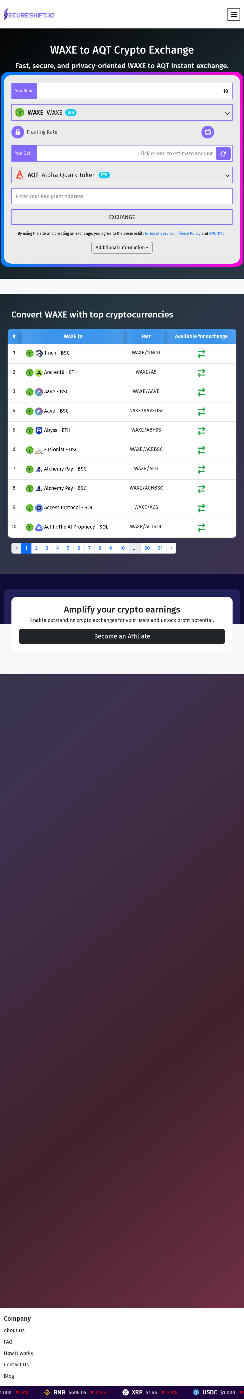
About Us (14, 1330)
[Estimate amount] (223, 153)
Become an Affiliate (122, 636)
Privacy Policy (188, 233)
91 (160, 548)
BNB (31, 1392)
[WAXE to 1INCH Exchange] (201, 355)
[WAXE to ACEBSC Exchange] (201, 452)
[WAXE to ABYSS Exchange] (201, 432)
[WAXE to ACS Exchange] (201, 510)
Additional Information (120, 247)
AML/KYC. (217, 233)
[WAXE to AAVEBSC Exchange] (201, 413)
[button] (34, 132)
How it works (18, 1353)
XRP (109, 1392)
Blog (9, 1376)
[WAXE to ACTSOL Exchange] (201, 529)
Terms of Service (159, 233)
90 (147, 548)
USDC (182, 1392)
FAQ (8, 1342)
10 (122, 548)
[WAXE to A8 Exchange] (201, 374)
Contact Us (16, 1365)
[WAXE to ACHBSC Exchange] (201, 490)
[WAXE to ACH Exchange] (201, 471)
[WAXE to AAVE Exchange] (201, 394)
